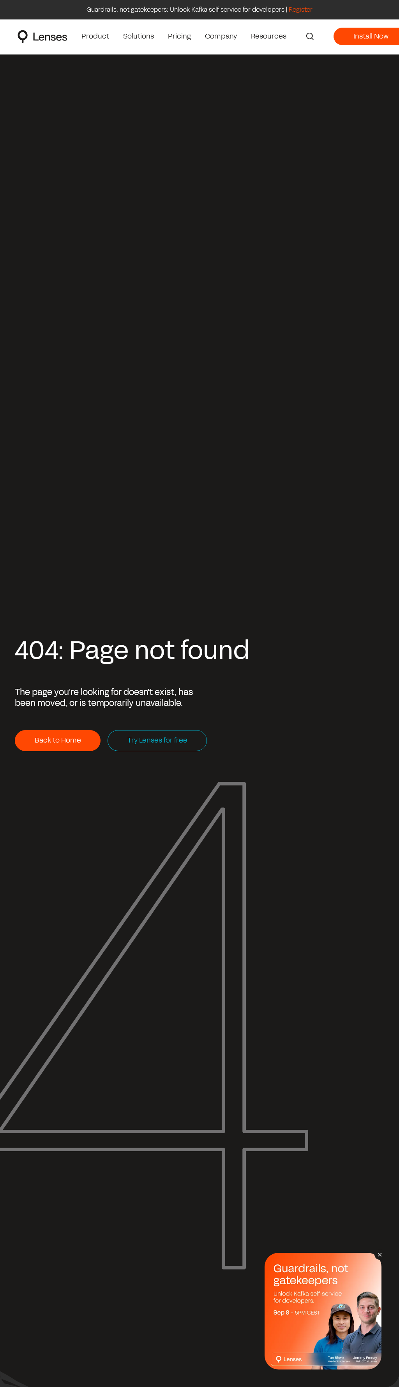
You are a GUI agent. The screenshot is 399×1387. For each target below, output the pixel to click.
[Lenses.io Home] (42, 36)
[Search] (310, 36)
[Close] (379, 1254)
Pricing (179, 36)
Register (300, 9)
